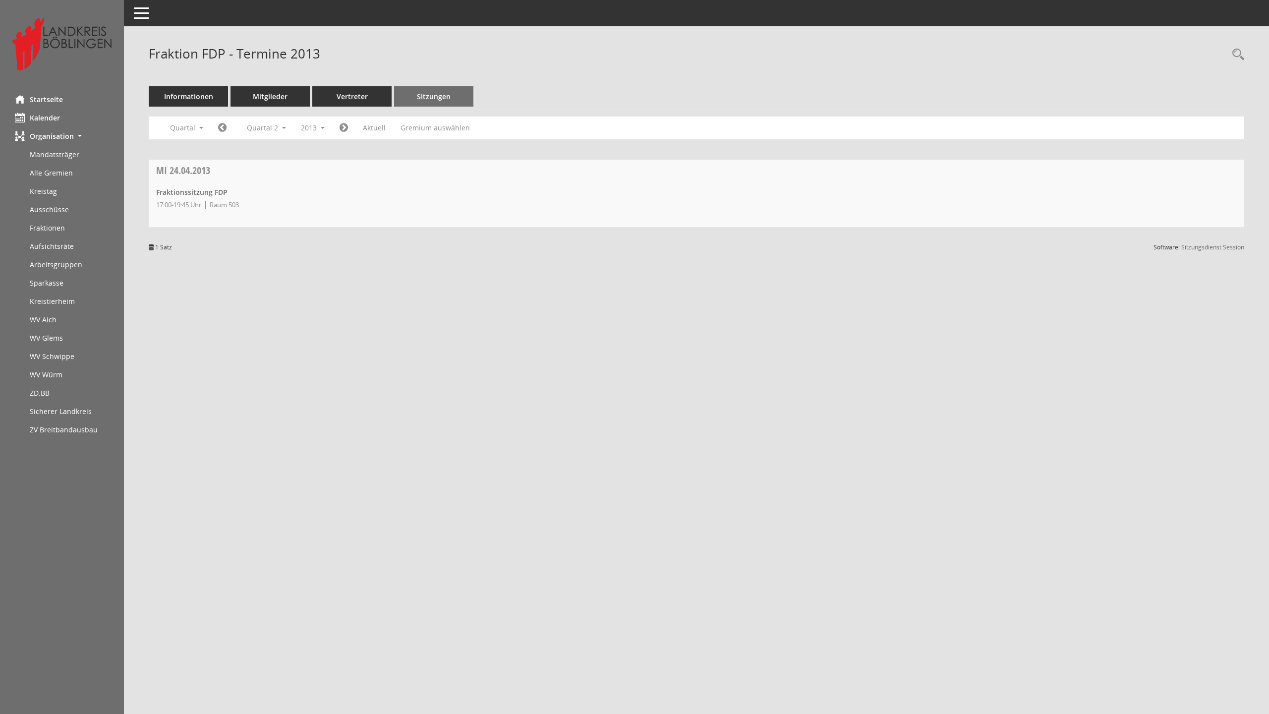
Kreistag (43, 191)
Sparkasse (46, 283)
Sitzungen (434, 96)
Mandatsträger (54, 154)
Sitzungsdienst (1212, 247)
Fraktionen (47, 228)
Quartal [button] (183, 127)
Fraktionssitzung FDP (192, 192)
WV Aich (43, 319)
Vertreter (352, 96)
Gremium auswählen (435, 127)
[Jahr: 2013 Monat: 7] (343, 128)
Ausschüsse (49, 209)
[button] (62, 136)
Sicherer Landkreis (61, 411)
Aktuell (374, 127)
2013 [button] (310, 127)
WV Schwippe (52, 356)
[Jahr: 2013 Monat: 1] (222, 128)
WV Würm (46, 374)
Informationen (188, 96)
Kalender (45, 117)
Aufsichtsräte (52, 246)
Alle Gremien (51, 173)
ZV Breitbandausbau (64, 429)
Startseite (46, 99)
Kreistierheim (52, 301)
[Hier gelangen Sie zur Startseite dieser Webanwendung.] (62, 43)
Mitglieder (270, 96)
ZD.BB (40, 393)
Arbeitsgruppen (56, 264)
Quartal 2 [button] (263, 127)
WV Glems (46, 338)
